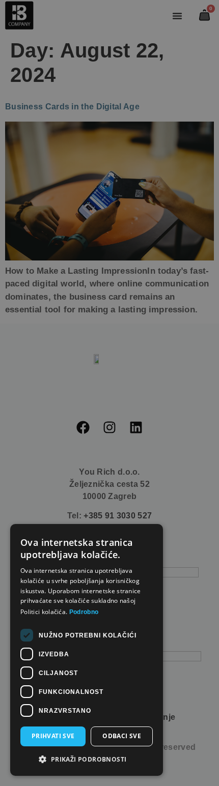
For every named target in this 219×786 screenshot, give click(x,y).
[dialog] (109, 393)
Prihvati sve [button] (53, 736)
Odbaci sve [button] (121, 736)
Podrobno (83, 612)
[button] (86, 759)
